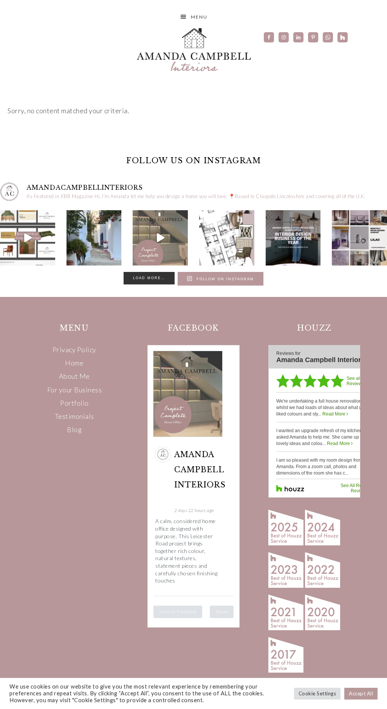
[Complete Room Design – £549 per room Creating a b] (226, 237)
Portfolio (74, 403)
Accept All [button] (361, 693)
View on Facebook (178, 611)
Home (74, 363)
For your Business (74, 390)
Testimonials (74, 416)
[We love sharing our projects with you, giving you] (27, 237)
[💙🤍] (94, 237)
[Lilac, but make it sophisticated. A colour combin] (359, 237)
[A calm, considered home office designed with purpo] (160, 237)
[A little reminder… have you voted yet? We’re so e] (293, 237)
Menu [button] (199, 17)
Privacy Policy (74, 349)
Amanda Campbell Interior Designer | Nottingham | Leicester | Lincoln (193, 49)
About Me (74, 376)
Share (221, 611)
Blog (74, 429)
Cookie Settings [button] (317, 693)
